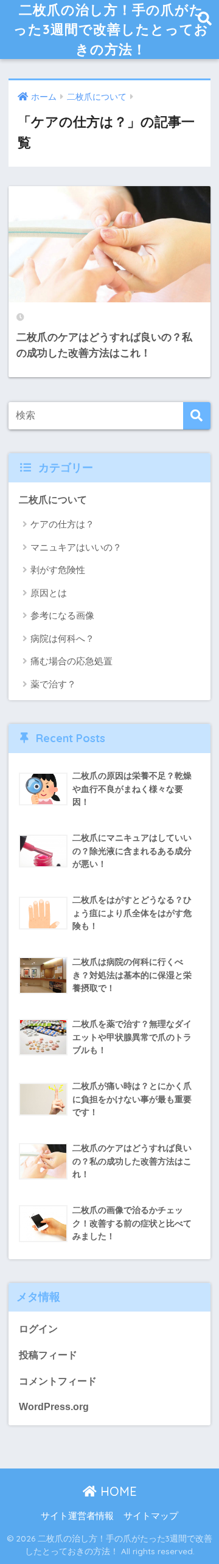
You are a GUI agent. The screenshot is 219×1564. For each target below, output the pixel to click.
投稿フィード (48, 1355)
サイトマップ (150, 1516)
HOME (117, 1491)
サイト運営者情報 (77, 1516)
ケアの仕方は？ (62, 524)
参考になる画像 (62, 615)
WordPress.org (54, 1407)
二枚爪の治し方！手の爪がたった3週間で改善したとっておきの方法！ (111, 29)
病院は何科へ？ (62, 638)
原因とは (48, 593)
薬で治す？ (53, 684)
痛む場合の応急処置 (71, 661)
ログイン (38, 1329)
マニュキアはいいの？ (76, 547)
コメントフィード (58, 1381)
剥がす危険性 (57, 570)
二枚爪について (53, 500)
